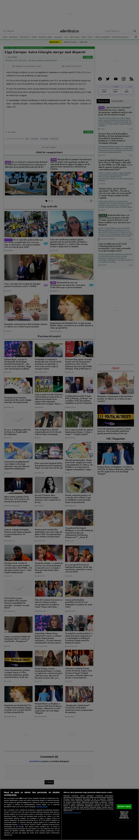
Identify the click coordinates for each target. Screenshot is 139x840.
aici (19, 824)
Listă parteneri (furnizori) (72, 813)
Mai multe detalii (41, 806)
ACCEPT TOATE (124, 807)
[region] (69, 814)
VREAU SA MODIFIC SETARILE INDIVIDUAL (124, 815)
